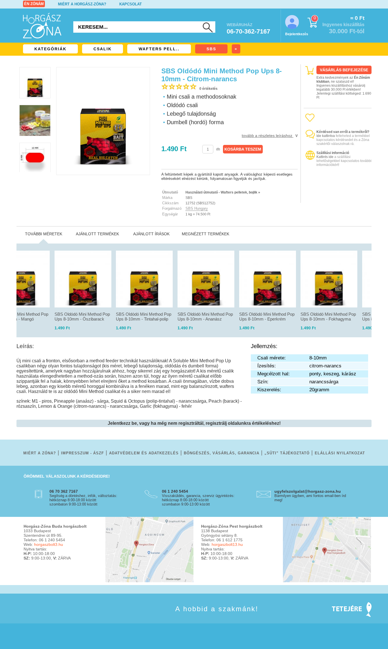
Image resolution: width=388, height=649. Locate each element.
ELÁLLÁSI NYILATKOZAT (340, 453)
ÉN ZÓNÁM (34, 4)
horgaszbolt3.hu (48, 544)
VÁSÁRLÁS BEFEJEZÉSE (344, 70)
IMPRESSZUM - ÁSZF (82, 453)
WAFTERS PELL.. (159, 49)
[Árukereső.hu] (337, 198)
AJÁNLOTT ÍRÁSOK (151, 234)
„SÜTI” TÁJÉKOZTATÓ (287, 453)
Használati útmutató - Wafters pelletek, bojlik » (222, 192)
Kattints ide (324, 157)
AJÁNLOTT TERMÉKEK (97, 234)
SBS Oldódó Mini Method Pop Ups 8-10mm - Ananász (205, 316)
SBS (211, 49)
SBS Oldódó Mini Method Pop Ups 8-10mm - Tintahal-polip (143, 316)
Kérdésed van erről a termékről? (342, 132)
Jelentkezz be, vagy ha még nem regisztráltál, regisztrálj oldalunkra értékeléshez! (194, 423)
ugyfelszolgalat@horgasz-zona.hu (307, 491)
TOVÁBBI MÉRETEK (43, 234)
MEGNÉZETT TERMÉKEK (205, 234)
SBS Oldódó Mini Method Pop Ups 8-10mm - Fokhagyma (328, 316)
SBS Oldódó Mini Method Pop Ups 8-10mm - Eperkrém (267, 316)
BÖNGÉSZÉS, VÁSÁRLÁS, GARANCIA (221, 453)
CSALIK (102, 49)
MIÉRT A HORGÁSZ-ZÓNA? (82, 4)
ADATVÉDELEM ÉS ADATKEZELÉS (144, 453)
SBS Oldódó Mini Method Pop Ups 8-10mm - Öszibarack (82, 316)
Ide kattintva (325, 136)
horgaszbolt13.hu (227, 544)
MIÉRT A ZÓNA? (39, 453)
